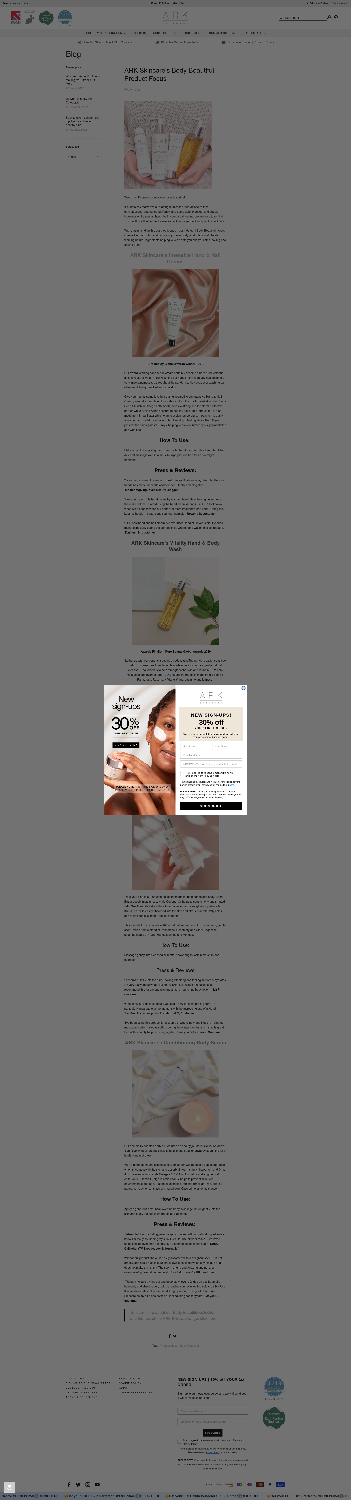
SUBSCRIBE (211, 806)
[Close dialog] (243, 688)
